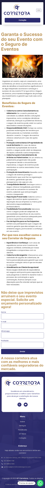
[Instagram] (19, 405)
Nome (3, 312)
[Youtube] (26, 405)
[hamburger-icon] (38, 10)
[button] (40, 483)
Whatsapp (5, 331)
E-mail (3, 321)
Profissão (5, 340)
